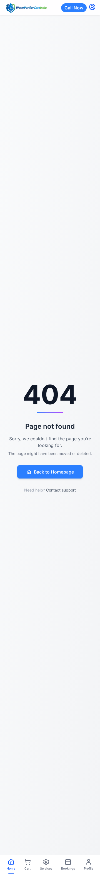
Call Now (73, 8)
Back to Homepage (54, 472)
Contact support (61, 490)
